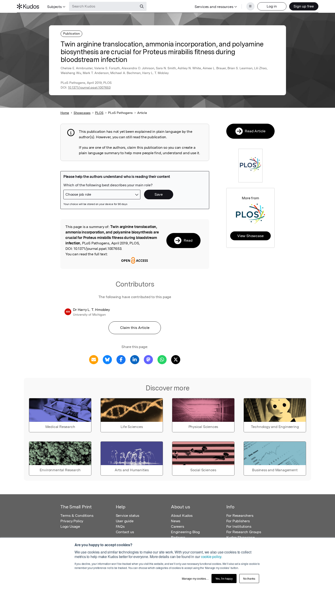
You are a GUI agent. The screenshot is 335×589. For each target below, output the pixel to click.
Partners (178, 537)
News (175, 521)
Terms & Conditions (76, 515)
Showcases (82, 113)
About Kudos (182, 515)
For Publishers (238, 521)
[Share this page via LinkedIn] (134, 359)
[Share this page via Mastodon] (148, 359)
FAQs (120, 526)
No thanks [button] (249, 578)
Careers (177, 526)
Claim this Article (134, 327)
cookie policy (211, 556)
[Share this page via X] (175, 359)
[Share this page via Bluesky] (107, 359)
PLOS (99, 113)
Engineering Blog (185, 532)
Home (64, 113)
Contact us (125, 532)
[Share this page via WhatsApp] (162, 359)
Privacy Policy (71, 521)
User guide (125, 521)
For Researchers (239, 515)
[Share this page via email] (93, 359)
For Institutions (238, 526)
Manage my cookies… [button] (195, 578)
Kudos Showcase (240, 537)
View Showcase (250, 236)
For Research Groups (243, 532)
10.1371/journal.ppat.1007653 (89, 87)
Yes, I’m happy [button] (224, 578)
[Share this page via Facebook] (121, 359)
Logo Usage (70, 526)
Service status (127, 515)
